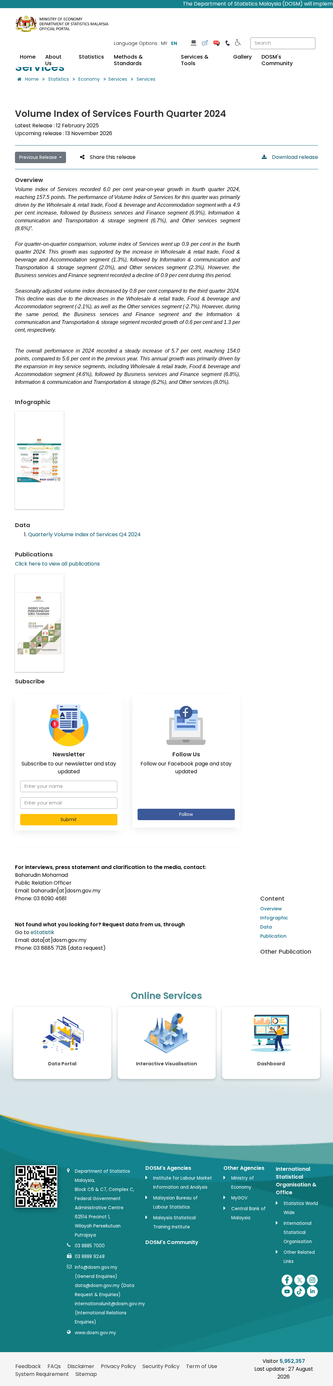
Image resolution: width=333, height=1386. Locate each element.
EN (174, 43)
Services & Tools (194, 60)
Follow (186, 814)
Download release (292, 157)
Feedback (28, 1366)
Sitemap (86, 1374)
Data (266, 927)
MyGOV (239, 1198)
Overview (271, 908)
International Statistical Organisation (298, 1232)
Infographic (274, 918)
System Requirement (42, 1374)
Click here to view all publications (57, 563)
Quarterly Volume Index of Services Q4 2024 (84, 534)
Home (27, 57)
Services (117, 79)
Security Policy (161, 1366)
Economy (89, 79)
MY (164, 43)
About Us (53, 60)
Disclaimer (80, 1366)
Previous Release (38, 157)
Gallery (242, 57)
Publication (273, 936)
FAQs (54, 1366)
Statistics (91, 57)
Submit (68, 819)
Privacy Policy (118, 1366)
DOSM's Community (277, 60)
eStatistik (42, 932)
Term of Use (201, 1366)
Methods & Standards (128, 60)
